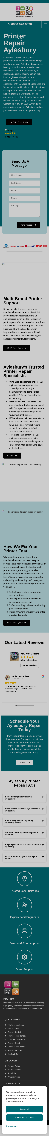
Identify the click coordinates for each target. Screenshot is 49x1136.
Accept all (24, 1109)
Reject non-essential (24, 1117)
